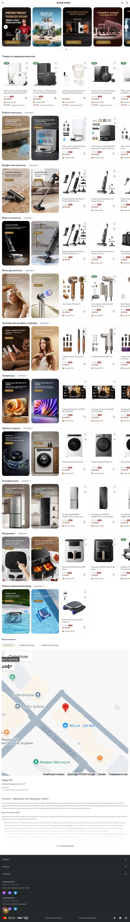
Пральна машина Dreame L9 (102, 462)
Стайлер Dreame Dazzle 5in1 (102, 357)
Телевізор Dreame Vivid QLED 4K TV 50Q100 (103, 410)
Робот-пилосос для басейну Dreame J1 (72, 621)
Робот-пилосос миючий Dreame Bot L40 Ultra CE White (74, 147)
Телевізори (8, 375)
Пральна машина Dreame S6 (72, 462)
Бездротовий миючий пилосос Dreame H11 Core (103, 200)
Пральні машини (11, 428)
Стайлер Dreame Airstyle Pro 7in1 (73, 358)
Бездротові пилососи (14, 165)
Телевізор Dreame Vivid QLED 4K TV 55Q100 (73, 410)
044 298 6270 (8, 898)
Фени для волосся (12, 270)
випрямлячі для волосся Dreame (113, 834)
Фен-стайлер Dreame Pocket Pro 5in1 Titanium (102, 305)
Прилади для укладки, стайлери (19, 323)
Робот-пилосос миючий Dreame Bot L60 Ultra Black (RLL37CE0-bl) (45, 92)
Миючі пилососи (11, 217)
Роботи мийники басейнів (16, 586)
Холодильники (10, 480)
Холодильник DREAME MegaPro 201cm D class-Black (102, 515)
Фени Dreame (107, 837)
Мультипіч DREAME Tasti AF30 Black (103, 568)
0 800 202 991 (8, 882)
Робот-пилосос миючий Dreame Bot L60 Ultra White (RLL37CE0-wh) (16, 92)
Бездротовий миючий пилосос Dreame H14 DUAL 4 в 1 (73, 200)
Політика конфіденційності (87, 918)
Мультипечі (8, 533)
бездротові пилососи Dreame (62, 825)
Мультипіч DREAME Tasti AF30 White (74, 568)
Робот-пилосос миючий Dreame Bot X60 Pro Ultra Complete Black (103, 92)
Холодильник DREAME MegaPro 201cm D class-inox (72, 515)
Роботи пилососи (12, 112)
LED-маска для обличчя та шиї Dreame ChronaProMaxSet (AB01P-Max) (73, 92)
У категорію (28, 112)
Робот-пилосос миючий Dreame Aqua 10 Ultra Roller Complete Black (103, 147)
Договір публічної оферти (53, 918)
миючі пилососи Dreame (76, 828)
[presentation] (6, 27)
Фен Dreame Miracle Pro (71, 304)
